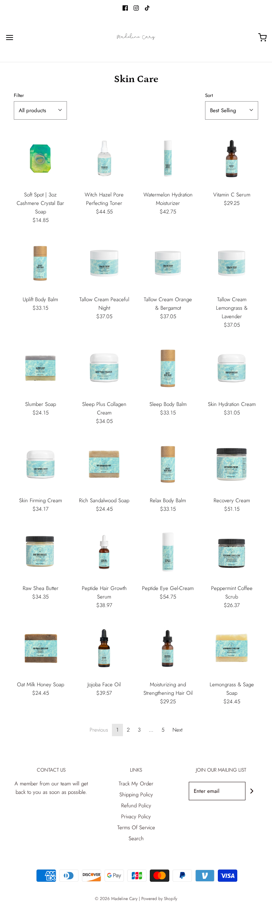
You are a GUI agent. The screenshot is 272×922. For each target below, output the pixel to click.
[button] (40, 110)
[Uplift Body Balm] (40, 263)
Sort (209, 95)
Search (136, 838)
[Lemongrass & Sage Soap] (231, 648)
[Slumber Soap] (40, 368)
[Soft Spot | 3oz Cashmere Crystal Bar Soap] (40, 158)
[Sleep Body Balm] (167, 368)
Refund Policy (136, 805)
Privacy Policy (136, 816)
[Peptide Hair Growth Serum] (104, 552)
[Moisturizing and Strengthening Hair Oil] (167, 648)
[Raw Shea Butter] (40, 552)
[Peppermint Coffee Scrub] (231, 552)
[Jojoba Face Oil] (104, 648)
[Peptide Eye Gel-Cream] (167, 552)
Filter (19, 95)
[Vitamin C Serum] (231, 158)
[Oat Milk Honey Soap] (40, 648)
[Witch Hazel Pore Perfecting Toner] (104, 158)
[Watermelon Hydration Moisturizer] (167, 158)
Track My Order (136, 784)
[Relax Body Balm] (167, 464)
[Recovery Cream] (231, 464)
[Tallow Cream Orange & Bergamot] (167, 263)
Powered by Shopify (159, 898)
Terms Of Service (136, 827)
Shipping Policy (136, 794)
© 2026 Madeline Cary (116, 898)
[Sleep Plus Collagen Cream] (104, 368)
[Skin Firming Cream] (40, 464)
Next (177, 730)
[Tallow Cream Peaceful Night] (104, 263)
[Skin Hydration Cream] (231, 368)
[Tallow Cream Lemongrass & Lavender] (231, 263)
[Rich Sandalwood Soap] (104, 464)
